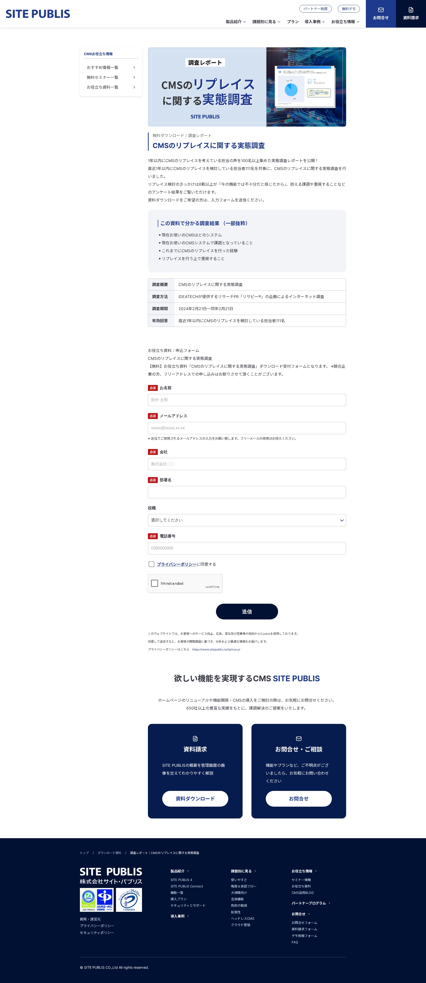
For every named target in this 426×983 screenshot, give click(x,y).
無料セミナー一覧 (102, 77)
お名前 (161, 388)
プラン (293, 21)
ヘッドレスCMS (242, 918)
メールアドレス (168, 416)
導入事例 (312, 21)
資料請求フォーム (304, 929)
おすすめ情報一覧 (102, 67)
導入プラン (179, 899)
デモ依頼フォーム (304, 936)
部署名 (161, 480)
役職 (152, 508)
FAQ (295, 942)
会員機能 (237, 899)
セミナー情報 (301, 880)
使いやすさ (239, 880)
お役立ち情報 (343, 21)
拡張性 (236, 912)
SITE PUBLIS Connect (187, 886)
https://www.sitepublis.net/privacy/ (216, 649)
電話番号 (163, 536)
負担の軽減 (239, 905)
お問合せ (381, 17)
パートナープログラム (309, 903)
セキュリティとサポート (188, 905)
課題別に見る (264, 21)
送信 (247, 611)
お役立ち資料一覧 (102, 87)
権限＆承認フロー (244, 886)
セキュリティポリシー (97, 933)
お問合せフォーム (304, 923)
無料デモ (349, 9)
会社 (159, 452)
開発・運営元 (90, 919)
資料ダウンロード (195, 799)
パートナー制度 (315, 9)
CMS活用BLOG (303, 893)
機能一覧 (177, 893)
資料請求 (411, 17)
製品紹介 (234, 21)
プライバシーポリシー (97, 926)
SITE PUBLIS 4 (181, 880)
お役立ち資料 (301, 886)
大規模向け (239, 893)
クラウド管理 (240, 925)
